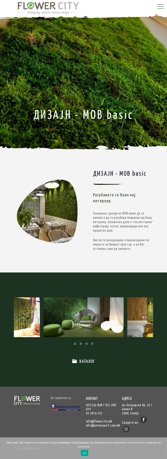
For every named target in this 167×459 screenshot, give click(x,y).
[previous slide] (22, 316)
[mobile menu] (160, 6)
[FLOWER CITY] (52, 11)
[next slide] (145, 316)
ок (84, 453)
